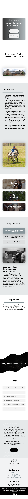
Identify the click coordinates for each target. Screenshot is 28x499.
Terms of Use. (17, 490)
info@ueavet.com (16, 477)
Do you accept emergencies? (12, 400)
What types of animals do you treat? (14, 387)
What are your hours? (11, 396)
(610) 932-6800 (16, 476)
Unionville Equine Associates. (12, 488)
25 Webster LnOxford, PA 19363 (14, 473)
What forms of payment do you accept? (15, 404)
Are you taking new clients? (12, 392)
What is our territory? (11, 409)
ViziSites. (11, 490)
